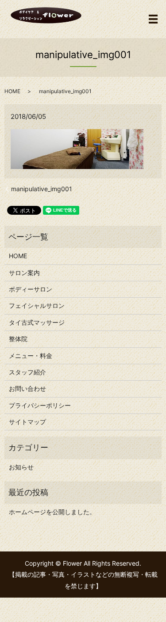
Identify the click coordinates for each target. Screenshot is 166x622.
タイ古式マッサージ (37, 322)
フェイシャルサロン (37, 305)
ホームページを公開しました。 (52, 512)
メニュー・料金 (30, 355)
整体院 (18, 338)
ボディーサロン (30, 289)
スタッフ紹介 (27, 372)
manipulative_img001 (41, 189)
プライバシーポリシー (40, 405)
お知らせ (21, 467)
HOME (12, 91)
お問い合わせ (27, 388)
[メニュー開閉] (153, 19)
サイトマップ (27, 421)
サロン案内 (24, 272)
